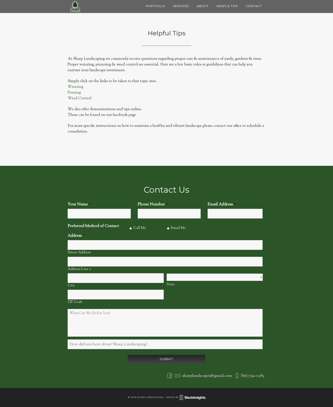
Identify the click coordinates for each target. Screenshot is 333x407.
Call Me (139, 228)
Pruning (74, 92)
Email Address (222, 204)
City (71, 285)
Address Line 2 (79, 269)
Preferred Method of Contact (93, 226)
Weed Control (79, 98)
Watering (75, 87)
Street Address (79, 252)
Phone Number (153, 204)
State (171, 284)
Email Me (178, 228)
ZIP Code (75, 302)
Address (76, 235)
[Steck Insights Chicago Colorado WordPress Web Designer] (192, 397)
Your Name (79, 204)
